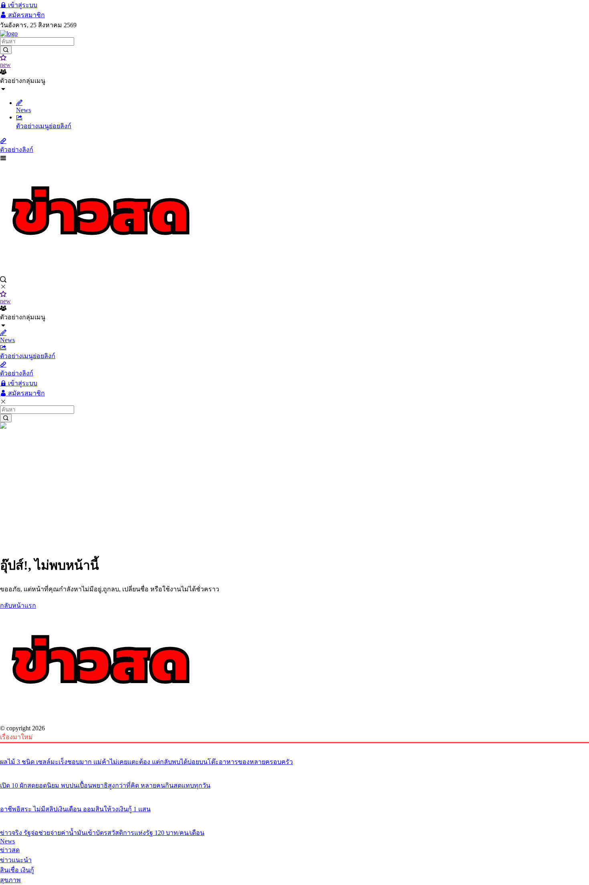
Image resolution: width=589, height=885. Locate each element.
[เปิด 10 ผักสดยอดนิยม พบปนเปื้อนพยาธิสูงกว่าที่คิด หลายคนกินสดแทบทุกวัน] (294, 770)
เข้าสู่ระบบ (21, 5)
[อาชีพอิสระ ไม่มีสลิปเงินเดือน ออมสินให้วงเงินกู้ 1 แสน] (294, 794)
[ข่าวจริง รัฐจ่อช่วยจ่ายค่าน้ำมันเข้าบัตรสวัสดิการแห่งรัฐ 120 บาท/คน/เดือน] (294, 817)
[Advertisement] (294, 490)
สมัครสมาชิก (25, 15)
